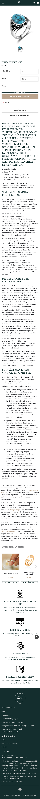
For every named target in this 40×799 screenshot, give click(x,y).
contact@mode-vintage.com (15, 758)
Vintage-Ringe (15, 510)
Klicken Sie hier (15, 774)
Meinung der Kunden (9, 743)
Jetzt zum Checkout (21, 97)
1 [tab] (20, 56)
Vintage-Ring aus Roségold (29, 573)
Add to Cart (11, 582)
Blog (3, 711)
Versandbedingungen (10, 719)
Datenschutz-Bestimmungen (13, 722)
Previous (4, 566)
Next (36, 566)
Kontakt (4, 747)
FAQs (3, 740)
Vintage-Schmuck (8, 532)
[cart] (38, 3)
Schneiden (6, 71)
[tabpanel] (20, 49)
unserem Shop (12, 763)
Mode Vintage (15, 795)
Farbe (4, 78)
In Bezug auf (6, 715)
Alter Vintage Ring (11, 573)
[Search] (34, 3)
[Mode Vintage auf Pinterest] (20, 790)
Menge (4, 86)
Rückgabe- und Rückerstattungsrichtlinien (18, 726)
